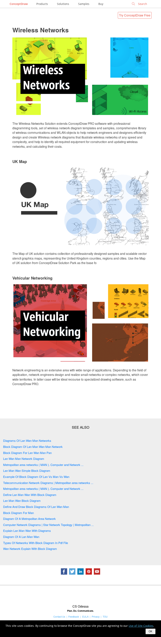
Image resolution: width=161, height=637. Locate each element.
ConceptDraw (19, 4)
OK (150, 631)
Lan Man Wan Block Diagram (22, 500)
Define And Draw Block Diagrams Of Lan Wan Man (36, 507)
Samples (83, 4)
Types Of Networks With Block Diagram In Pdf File (35, 543)
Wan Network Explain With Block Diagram (30, 549)
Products (42, 4)
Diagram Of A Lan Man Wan (21, 537)
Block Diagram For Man (18, 513)
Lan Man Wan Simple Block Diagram (26, 470)
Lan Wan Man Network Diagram (23, 459)
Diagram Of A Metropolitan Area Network (29, 519)
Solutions (63, 4)
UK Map (19, 161)
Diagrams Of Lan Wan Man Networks (27, 440)
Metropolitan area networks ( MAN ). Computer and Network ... (43, 465)
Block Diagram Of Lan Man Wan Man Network (33, 447)
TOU (105, 616)
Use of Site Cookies (141, 626)
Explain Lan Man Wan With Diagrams (27, 531)
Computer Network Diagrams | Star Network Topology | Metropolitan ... (48, 525)
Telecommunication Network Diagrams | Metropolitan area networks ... (48, 483)
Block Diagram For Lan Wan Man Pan (27, 453)
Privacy (96, 616)
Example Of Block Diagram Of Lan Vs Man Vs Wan (36, 477)
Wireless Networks (40, 29)
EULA (85, 616)
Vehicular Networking (32, 278)
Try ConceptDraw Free (134, 15)
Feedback (73, 616)
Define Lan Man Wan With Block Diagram (29, 495)
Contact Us (59, 616)
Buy (100, 4)
